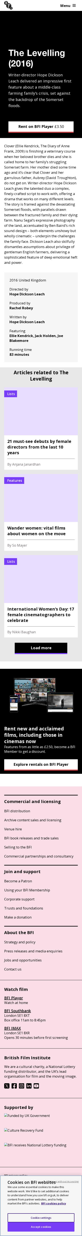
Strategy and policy (19, 942)
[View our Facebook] (14, 1087)
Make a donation (18, 917)
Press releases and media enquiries (33, 951)
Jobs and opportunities (23, 960)
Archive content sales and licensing (32, 820)
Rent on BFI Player (41, 126)
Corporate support (19, 899)
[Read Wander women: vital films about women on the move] (41, 512)
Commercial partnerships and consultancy (38, 856)
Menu (65, 5)
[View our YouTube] (36, 1087)
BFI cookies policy (53, 1203)
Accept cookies (41, 1227)
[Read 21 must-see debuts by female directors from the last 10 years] (41, 428)
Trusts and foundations (23, 908)
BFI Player (13, 997)
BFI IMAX (12, 1028)
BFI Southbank (17, 1010)
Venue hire (13, 829)
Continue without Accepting (62, 1181)
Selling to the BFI (18, 847)
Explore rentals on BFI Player (41, 764)
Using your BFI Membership (27, 890)
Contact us (12, 969)
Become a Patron (18, 881)
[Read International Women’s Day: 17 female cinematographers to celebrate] (41, 596)
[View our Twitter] (7, 1087)
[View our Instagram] (21, 1087)
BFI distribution (17, 811)
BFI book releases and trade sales (31, 838)
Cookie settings (41, 1218)
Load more (41, 647)
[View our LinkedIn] (29, 1087)
